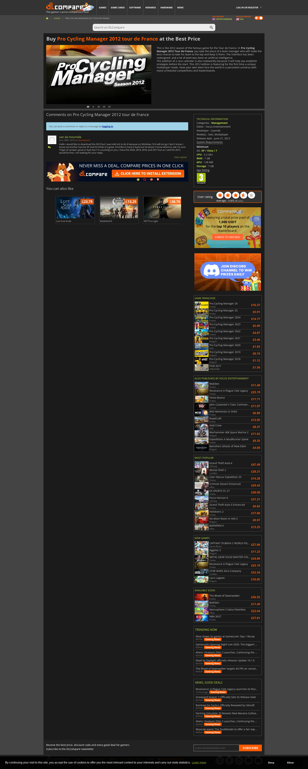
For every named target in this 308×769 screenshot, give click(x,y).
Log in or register (247, 7)
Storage (201, 166)
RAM (199, 158)
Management (219, 123)
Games (102, 7)
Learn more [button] (199, 762)
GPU (199, 162)
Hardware (166, 7)
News (180, 7)
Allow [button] (290, 762)
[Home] (47, 18)
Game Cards (118, 7)
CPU (199, 154)
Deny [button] (271, 762)
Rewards (150, 7)
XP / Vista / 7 (209, 150)
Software (135, 7)
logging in (107, 126)
